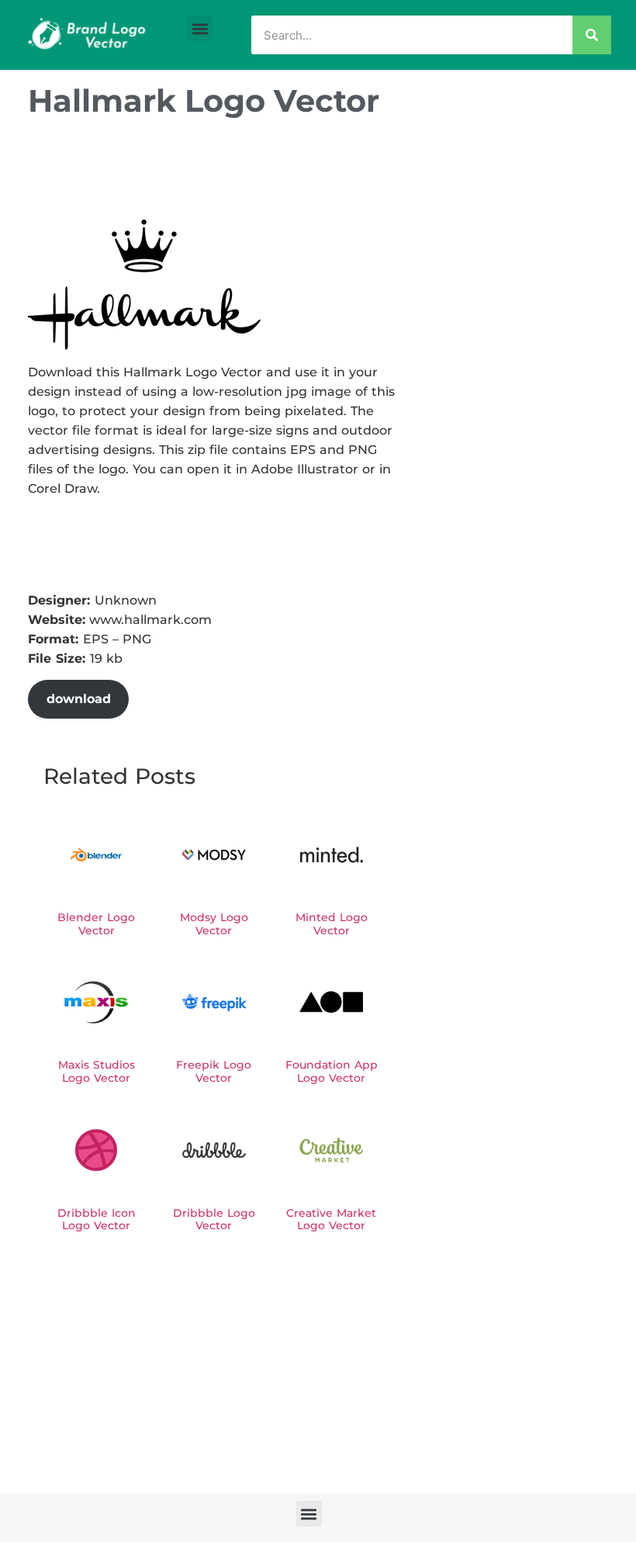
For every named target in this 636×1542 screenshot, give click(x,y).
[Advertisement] (310, 173)
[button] (200, 28)
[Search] (591, 35)
